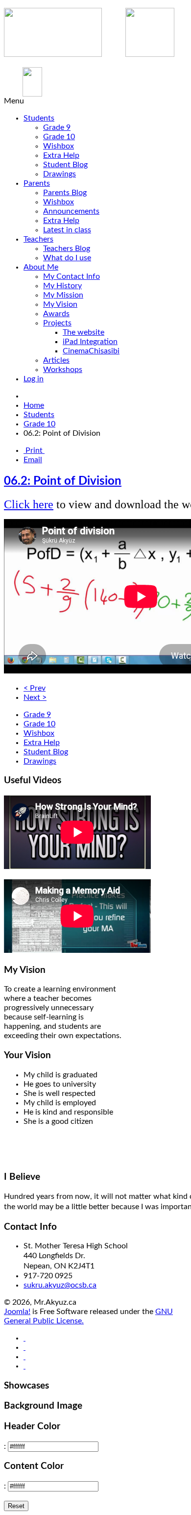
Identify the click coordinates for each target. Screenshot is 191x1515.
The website (83, 332)
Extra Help (61, 155)
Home (34, 405)
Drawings (59, 174)
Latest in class (67, 230)
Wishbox (58, 146)
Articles (56, 360)
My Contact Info (71, 276)
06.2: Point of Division (62, 481)
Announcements (71, 211)
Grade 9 (57, 127)
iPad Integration (90, 342)
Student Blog (65, 165)
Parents (37, 183)
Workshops (62, 369)
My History (62, 286)
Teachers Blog (66, 248)
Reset (16, 1506)
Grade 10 (59, 137)
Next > (35, 697)
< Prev (35, 688)
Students (39, 118)
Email (33, 460)
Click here (28, 504)
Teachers (38, 239)
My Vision (60, 304)
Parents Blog (65, 193)
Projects (57, 323)
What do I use (67, 258)
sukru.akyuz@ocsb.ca (60, 1285)
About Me (41, 267)
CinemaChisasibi (91, 351)
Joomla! (17, 1312)
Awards (56, 314)
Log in (34, 379)
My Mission (63, 295)
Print (34, 450)
